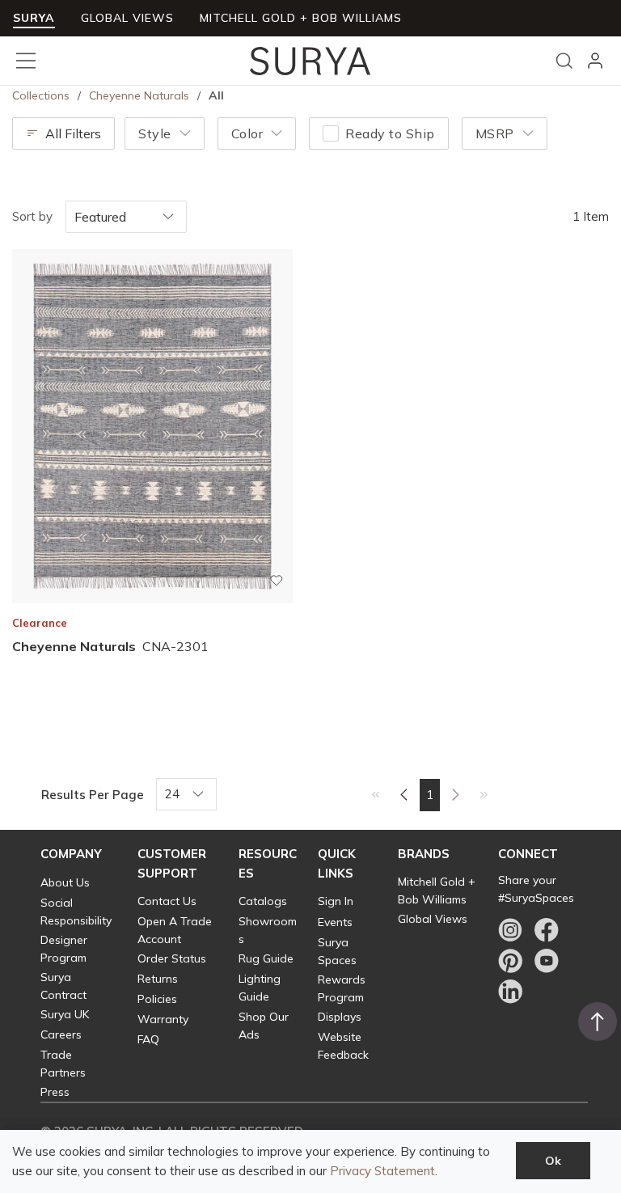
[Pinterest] (510, 961)
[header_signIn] (595, 61)
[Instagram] (510, 930)
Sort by (32, 216)
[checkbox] (331, 133)
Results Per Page (92, 794)
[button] (71, 854)
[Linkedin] (510, 991)
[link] (375, 793)
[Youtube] (546, 961)
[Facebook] (546, 930)
